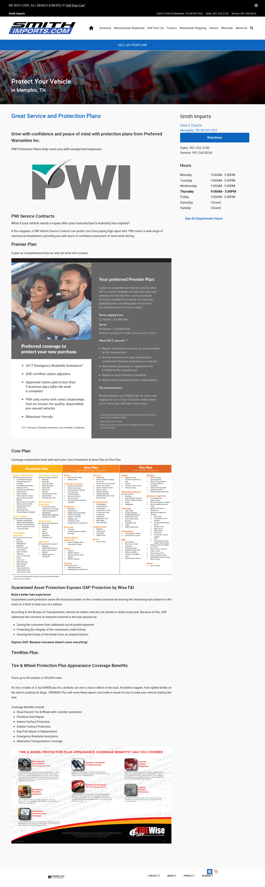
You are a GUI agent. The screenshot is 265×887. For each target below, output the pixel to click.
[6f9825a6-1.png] (91, 795)
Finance (172, 28)
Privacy (188, 875)
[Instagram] (215, 871)
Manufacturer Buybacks (129, 28)
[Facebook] (209, 871)
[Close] (256, 5)
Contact (153, 875)
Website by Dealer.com (56, 877)
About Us (241, 28)
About (170, 875)
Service (213, 28)
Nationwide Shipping (193, 28)
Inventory (105, 28)
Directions (214, 137)
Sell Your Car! (75, 5)
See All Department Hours (204, 218)
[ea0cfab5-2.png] (91, 348)
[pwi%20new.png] (91, 182)
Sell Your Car (155, 28)
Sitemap (206, 875)
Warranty (227, 28)
